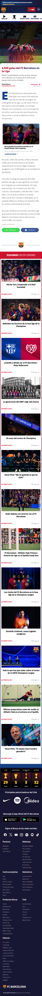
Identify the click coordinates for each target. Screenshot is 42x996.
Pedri (4, 879)
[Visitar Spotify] (17, 800)
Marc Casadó (7, 884)
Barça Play (6, 909)
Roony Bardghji (27, 882)
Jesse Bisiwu (26, 890)
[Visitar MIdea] (31, 800)
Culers (31, 9)
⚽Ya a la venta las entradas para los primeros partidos (17, 3)
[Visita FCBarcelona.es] (3, 10)
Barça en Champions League (6, 977)
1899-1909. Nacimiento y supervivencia (7, 969)
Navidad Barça (7, 933)
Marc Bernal (7, 892)
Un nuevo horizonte (6, 943)
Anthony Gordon (27, 884)
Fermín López (7, 882)
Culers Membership (7, 905)
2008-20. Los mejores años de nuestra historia (8, 950)
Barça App (6, 917)
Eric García (25, 865)
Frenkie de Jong (8, 887)
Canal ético (26, 909)
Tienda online (7, 920)
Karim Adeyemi (27, 887)
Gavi (4, 876)
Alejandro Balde (27, 846)
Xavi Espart (26, 851)
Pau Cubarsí (26, 849)
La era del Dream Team (8, 957)
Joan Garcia (6, 851)
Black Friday (7, 931)
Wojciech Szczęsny (6, 847)
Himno (24, 915)
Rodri (4, 895)
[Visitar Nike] (7, 800)
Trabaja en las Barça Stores (26, 918)
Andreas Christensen (26, 855)
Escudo (24, 912)
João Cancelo (26, 867)
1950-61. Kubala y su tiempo (8, 962)
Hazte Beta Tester (8, 928)
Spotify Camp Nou (26, 905)
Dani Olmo (6, 890)
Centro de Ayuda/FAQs (7, 924)
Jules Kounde (26, 862)
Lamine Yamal (27, 876)
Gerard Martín (26, 859)
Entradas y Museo (6, 913)
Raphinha (25, 879)
